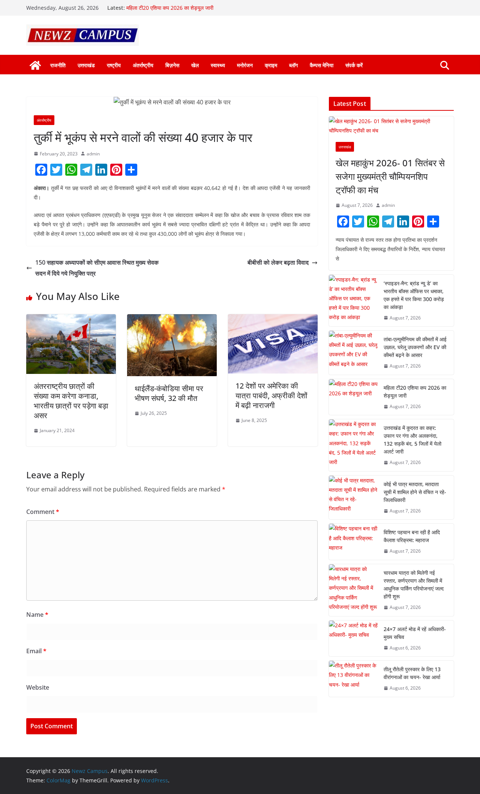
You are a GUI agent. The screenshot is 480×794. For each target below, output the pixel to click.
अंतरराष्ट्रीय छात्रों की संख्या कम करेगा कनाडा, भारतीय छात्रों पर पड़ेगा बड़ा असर (71, 400)
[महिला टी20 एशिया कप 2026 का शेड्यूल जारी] (353, 397)
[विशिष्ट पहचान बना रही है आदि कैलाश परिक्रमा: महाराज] (353, 542)
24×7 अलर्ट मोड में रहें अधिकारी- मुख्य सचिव (415, 632)
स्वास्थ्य (218, 65)
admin (93, 154)
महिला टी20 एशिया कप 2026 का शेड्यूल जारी (169, 7)
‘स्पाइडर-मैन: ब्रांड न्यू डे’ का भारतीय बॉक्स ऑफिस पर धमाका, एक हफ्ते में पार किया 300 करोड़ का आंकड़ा (414, 295)
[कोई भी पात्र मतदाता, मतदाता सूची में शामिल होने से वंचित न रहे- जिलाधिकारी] (353, 498)
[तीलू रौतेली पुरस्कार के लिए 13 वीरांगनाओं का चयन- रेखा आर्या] (353, 679)
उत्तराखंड (86, 65)
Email (36, 651)
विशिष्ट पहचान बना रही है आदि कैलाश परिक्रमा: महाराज (412, 536)
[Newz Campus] (35, 65)
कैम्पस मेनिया (321, 65)
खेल (195, 65)
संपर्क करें (354, 65)
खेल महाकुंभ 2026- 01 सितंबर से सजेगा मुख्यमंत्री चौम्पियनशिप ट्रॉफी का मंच (390, 176)
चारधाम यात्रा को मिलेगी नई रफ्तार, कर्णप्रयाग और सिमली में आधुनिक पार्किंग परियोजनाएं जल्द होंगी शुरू (414, 584)
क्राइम (271, 65)
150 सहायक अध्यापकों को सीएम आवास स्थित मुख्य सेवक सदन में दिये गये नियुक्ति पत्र (97, 267)
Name (37, 614)
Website (37, 687)
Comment (42, 512)
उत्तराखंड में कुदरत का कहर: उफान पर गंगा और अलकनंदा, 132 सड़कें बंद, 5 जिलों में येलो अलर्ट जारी (412, 439)
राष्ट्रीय (114, 65)
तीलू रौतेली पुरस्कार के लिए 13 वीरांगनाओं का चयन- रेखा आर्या (412, 673)
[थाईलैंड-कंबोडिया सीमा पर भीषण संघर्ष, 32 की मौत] (172, 319)
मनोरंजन (245, 65)
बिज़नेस (172, 65)
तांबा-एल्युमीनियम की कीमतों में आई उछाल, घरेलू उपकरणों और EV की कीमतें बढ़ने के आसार (415, 347)
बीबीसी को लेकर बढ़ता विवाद (278, 262)
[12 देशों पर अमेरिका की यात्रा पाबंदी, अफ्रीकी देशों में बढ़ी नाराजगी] (273, 319)
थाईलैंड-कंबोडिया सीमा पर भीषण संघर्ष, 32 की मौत (169, 393)
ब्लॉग (293, 65)
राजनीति (58, 65)
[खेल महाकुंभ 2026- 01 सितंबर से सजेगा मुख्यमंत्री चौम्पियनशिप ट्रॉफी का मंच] (391, 125)
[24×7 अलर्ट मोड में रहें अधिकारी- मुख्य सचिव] (353, 639)
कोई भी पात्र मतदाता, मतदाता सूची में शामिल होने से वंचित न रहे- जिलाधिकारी (415, 492)
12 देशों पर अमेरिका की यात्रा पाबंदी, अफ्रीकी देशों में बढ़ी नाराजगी (272, 395)
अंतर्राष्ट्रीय (143, 65)
